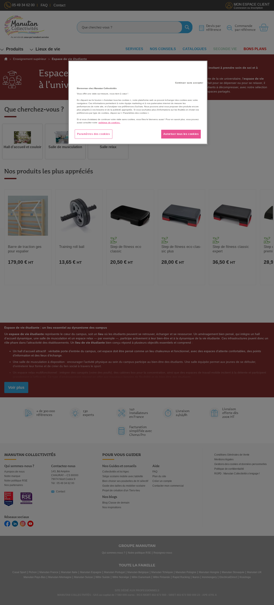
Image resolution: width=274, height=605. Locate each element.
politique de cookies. (109, 122)
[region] (137, 103)
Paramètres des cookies (93, 134)
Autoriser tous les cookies (181, 134)
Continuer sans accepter (189, 83)
